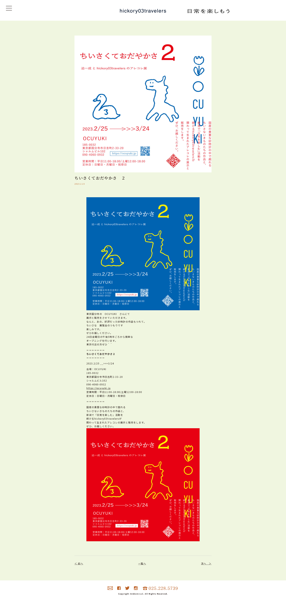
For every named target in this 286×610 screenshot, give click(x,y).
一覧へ (142, 563)
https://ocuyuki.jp (98, 388)
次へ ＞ (206, 563)
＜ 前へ (78, 563)
